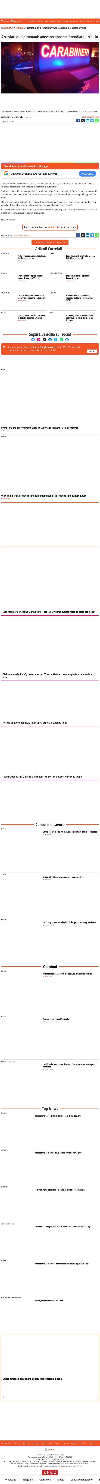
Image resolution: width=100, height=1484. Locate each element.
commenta (53, 227)
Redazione (22, 261)
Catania (46, 21)
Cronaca (19, 28)
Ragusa (82, 21)
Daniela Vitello (72, 303)
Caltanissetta (63, 21)
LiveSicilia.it (7, 28)
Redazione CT (23, 320)
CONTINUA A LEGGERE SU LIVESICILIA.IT (50, 242)
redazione (27, 117)
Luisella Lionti (49, 1069)
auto (13, 219)
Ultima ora (36, 1479)
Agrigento (53, 21)
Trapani (96, 21)
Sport (93, 1479)
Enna (70, 21)
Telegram (19, 1479)
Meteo (51, 1479)
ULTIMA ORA (31, 21)
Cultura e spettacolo (72, 1479)
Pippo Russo (48, 976)
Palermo (40, 21)
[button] (3, 1397)
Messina (76, 21)
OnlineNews (7, 431)
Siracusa (89, 21)
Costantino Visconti (51, 1022)
